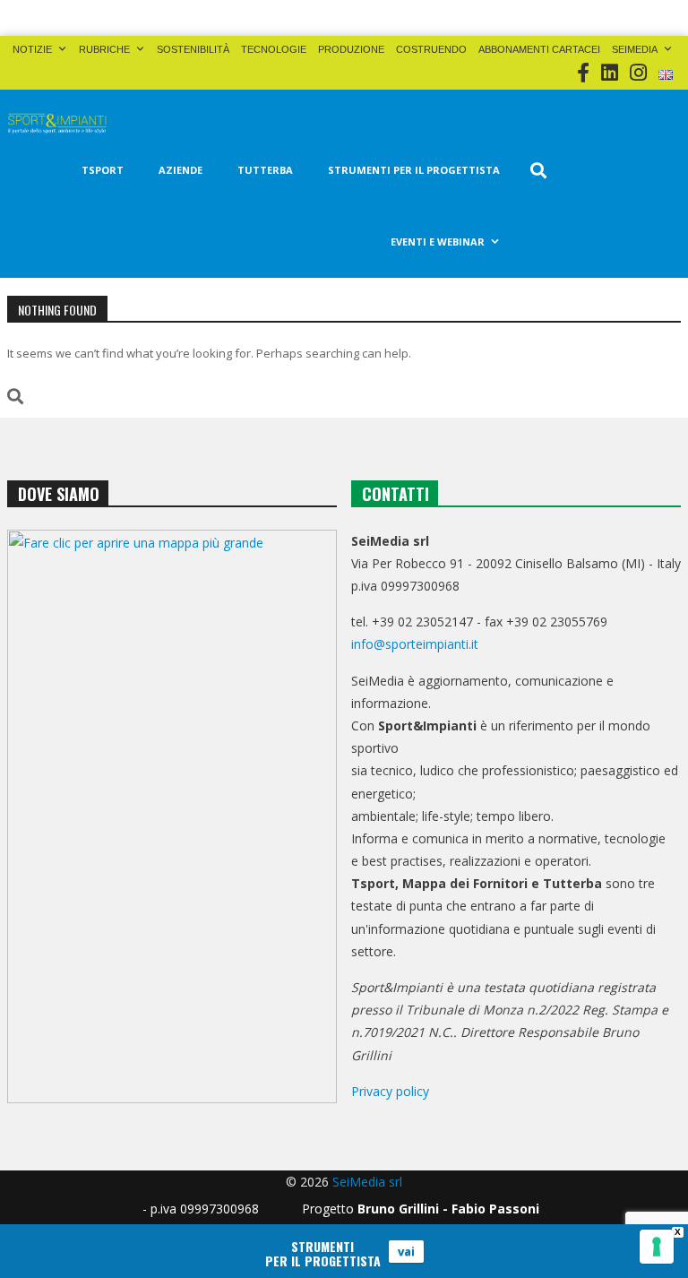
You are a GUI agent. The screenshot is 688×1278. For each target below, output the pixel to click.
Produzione (351, 49)
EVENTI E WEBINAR (438, 241)
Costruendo (431, 49)
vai (406, 1251)
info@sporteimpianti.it (414, 643)
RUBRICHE (104, 49)
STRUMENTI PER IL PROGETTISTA (414, 170)
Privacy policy (390, 1091)
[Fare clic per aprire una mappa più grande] (172, 816)
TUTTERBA (265, 170)
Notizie (32, 49)
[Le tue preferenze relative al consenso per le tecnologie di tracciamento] (657, 1247)
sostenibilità (193, 49)
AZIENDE (180, 170)
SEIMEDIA (635, 49)
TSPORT (103, 170)
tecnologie (273, 49)
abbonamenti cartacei (539, 49)
